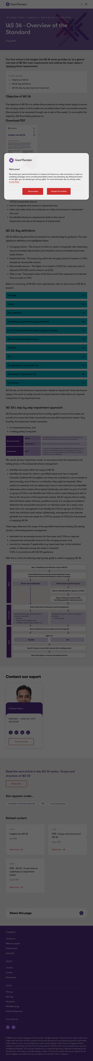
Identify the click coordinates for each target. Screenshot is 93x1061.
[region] (46, 176)
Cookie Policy (14, 182)
